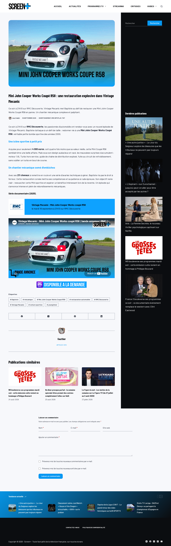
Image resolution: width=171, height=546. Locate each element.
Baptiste (14, 299)
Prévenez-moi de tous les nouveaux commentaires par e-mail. (67, 461)
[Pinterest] (75, 316)
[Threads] (158, 541)
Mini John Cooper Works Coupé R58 (51, 299)
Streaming (118, 6)
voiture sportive (35, 305)
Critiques (135, 6)
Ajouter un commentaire (49, 437)
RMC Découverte (101, 299)
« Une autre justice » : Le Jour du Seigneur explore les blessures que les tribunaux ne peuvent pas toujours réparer (31, 507)
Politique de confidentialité (93, 527)
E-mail (74, 428)
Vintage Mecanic (17, 305)
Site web (106, 428)
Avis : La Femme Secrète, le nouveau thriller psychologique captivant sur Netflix (142, 227)
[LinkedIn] (101, 316)
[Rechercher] (161, 6)
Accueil (58, 6)
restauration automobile (79, 299)
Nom (41, 428)
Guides (150, 6)
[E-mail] (161, 541)
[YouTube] (146, 541)
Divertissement (45, 118)
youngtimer (52, 305)
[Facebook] (22, 316)
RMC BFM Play (56, 118)
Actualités (75, 6)
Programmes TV (96, 6)
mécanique (28, 299)
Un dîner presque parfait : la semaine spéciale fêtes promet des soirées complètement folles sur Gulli (60, 393)
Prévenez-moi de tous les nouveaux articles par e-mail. (64, 468)
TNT (63, 118)
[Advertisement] (143, 69)
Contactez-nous (72, 527)
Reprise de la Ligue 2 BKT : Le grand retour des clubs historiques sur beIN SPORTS (109, 507)
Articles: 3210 (62, 345)
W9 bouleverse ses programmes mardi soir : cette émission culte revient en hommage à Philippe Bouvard (24, 393)
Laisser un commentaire (50, 476)
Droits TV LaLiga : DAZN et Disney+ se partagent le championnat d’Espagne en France (148, 507)
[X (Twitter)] (48, 316)
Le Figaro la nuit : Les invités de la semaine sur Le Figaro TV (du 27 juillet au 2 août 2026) (97, 393)
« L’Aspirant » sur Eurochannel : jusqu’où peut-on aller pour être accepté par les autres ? (140, 188)
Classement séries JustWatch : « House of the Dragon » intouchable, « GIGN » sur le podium (70, 507)
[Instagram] (154, 541)
